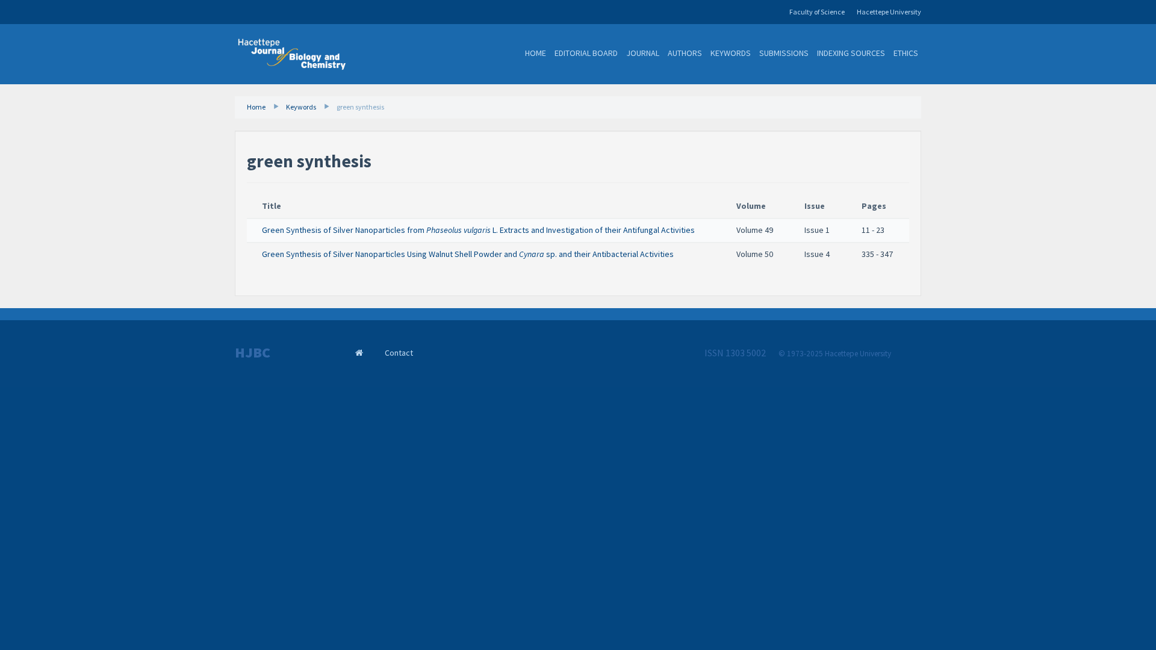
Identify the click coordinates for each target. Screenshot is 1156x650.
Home (535, 53)
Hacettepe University (889, 11)
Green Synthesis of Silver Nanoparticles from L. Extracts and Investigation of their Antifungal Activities (478, 229)
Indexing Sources (851, 53)
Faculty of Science (817, 11)
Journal (642, 53)
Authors (685, 53)
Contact (399, 352)
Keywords (730, 53)
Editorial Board (586, 53)
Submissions (784, 53)
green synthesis (360, 106)
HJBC (252, 352)
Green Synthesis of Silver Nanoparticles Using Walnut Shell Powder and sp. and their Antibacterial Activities (468, 254)
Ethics (905, 53)
